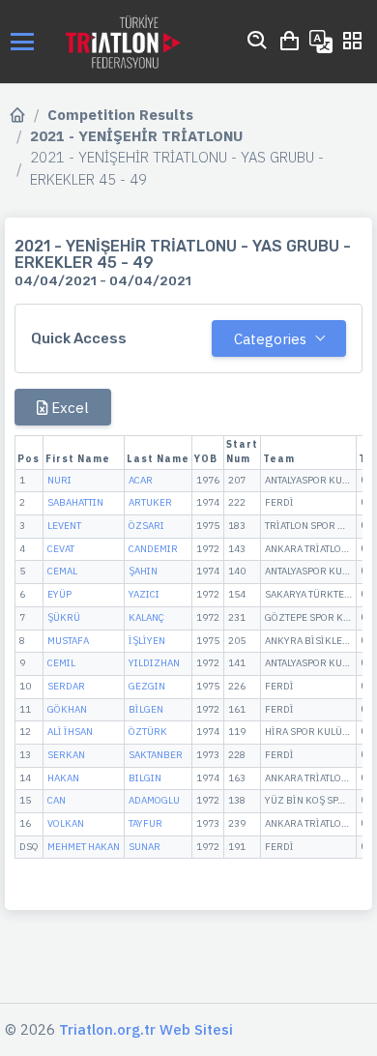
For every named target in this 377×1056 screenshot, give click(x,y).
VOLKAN (65, 823)
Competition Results (120, 114)
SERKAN (66, 754)
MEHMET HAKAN (83, 846)
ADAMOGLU (154, 800)
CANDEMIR (153, 549)
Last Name (158, 459)
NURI (59, 480)
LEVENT (64, 525)
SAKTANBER (156, 754)
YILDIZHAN (154, 663)
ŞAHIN (143, 571)
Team (279, 459)
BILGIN (145, 778)
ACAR (141, 480)
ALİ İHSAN (70, 731)
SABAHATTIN (75, 502)
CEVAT (60, 549)
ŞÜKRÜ (63, 617)
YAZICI (144, 594)
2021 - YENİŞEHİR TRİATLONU (136, 136)
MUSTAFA (68, 640)
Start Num (242, 451)
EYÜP (59, 594)
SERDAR (66, 686)
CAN (56, 800)
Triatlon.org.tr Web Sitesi (146, 1029)
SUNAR (144, 846)
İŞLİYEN (147, 640)
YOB (206, 459)
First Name (77, 459)
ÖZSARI (146, 525)
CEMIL (61, 663)
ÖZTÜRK (148, 731)
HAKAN (63, 778)
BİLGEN (146, 709)
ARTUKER (150, 502)
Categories (270, 339)
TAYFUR (145, 823)
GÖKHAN (67, 709)
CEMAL (62, 571)
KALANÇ (146, 617)
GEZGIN (147, 686)
